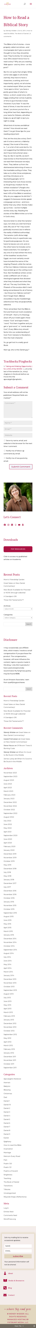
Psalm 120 (8, 1164)
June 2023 (8, 784)
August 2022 (9, 817)
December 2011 (10, 1057)
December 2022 (10, 802)
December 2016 (10, 891)
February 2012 (9, 1049)
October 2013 (9, 987)
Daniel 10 (7, 1105)
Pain (5, 1160)
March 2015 (8, 931)
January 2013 (9, 1020)
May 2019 (7, 865)
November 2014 (10, 942)
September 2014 (10, 950)
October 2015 (9, 909)
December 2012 (10, 1023)
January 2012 (9, 1053)
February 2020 (9, 846)
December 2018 (10, 869)
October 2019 (9, 861)
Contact (11, 1295)
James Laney (9, 759)
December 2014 (10, 939)
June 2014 (8, 961)
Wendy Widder (11, 31)
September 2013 (10, 990)
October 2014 (9, 946)
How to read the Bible (12, 1145)
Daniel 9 (7, 1134)
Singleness (8, 1175)
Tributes (7, 1189)
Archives (7, 606)
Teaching (7, 1178)
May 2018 (7, 876)
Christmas (8, 1094)
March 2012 (8, 1045)
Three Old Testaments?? (14, 600)
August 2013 (9, 994)
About (10, 1273)
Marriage (7, 1153)
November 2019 (10, 858)
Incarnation (8, 1149)
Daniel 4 (7, 1116)
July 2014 (7, 957)
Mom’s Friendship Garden (14, 580)
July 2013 (7, 998)
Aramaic (7, 1083)
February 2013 (9, 1016)
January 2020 (9, 850)
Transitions (8, 1186)
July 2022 (7, 821)
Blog (10, 1288)
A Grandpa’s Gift (10, 596)
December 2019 (10, 854)
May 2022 (8, 828)
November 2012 (10, 1027)
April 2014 (8, 968)
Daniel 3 (7, 1112)
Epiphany (7, 1142)
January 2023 (9, 799)
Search (28, 624)
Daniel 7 (7, 1127)
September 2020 (10, 835)
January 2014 (9, 975)
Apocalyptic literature (12, 1079)
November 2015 (10, 905)
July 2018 (7, 872)
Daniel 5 (7, 1119)
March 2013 (8, 1012)
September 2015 (10, 913)
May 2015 (7, 924)
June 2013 (8, 1001)
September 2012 (10, 1034)
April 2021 (7, 832)
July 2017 (7, 887)
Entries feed (8, 1212)
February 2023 (9, 795)
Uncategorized (10, 1193)
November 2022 (10, 806)
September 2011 (10, 1068)
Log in (6, 1208)
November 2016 (10, 894)
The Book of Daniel (22, 33)
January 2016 (9, 902)
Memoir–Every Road (12, 1156)
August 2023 (9, 780)
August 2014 (9, 953)
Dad (5, 1097)
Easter (6, 1138)
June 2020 (8, 839)
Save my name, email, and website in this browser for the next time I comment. (18, 443)
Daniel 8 (7, 1130)
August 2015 (9, 916)
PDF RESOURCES (18, 549)
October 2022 (9, 810)
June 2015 (7, 920)
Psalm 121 (7, 1167)
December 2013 (10, 979)
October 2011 (9, 1064)
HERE (17, 674)
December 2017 (10, 883)
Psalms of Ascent (11, 1171)
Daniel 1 (7, 1101)
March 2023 (8, 791)
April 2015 (7, 928)
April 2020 (8, 843)
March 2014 (8, 972)
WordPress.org (10, 1219)
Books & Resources (16, 1280)
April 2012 (7, 1042)
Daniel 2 (7, 1108)
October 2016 (9, 898)
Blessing (7, 1090)
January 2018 (9, 880)
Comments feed (10, 1215)
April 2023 (8, 788)
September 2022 (10, 813)
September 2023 (10, 776)
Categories (8, 615)
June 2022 (8, 824)
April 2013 (7, 1009)
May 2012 (7, 1038)
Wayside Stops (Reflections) (15, 1197)
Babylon (7, 1086)
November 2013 (10, 983)
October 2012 (9, 1031)
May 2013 (7, 1005)
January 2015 (9, 935)
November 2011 (10, 1060)
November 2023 (10, 773)
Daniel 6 (7, 1123)
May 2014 (7, 964)
